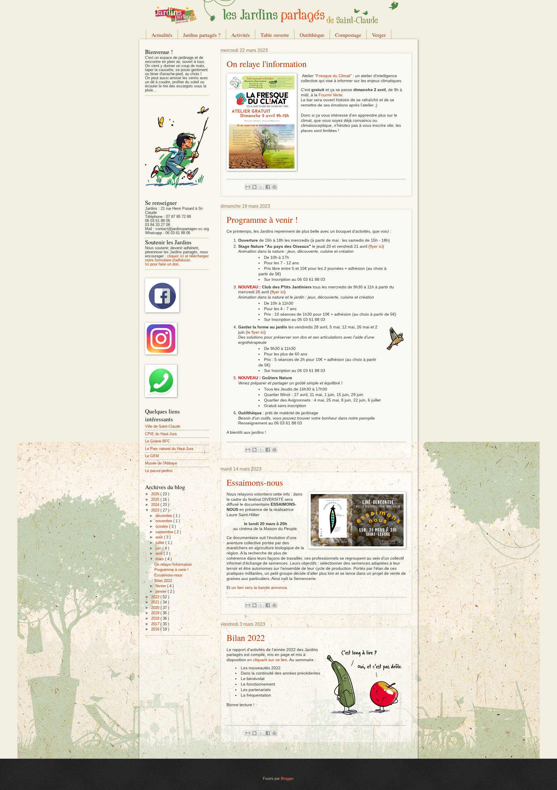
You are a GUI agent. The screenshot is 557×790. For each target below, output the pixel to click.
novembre (164, 521)
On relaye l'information (267, 63)
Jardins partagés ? (201, 34)
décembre (164, 516)
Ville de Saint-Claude (162, 426)
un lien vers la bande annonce (259, 587)
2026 (155, 494)
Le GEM (152, 456)
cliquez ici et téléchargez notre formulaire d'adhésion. (177, 258)
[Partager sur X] (261, 187)
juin (158, 548)
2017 (155, 624)
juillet (160, 542)
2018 (155, 618)
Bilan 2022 (246, 637)
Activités (240, 34)
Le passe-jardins (159, 471)
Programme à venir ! (262, 219)
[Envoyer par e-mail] (248, 187)
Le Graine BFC (157, 441)
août (159, 537)
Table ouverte (275, 34)
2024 (155, 504)
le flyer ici (255, 332)
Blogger (287, 778)
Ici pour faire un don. (162, 264)
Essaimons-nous (255, 482)
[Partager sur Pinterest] (274, 187)
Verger (379, 34)
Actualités (161, 34)
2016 (155, 629)
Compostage (348, 34)
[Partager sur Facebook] (268, 187)
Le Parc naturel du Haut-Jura (169, 448)
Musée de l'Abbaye (161, 463)
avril (159, 553)
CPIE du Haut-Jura (161, 434)
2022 (155, 597)
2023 (155, 510)
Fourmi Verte (330, 95)
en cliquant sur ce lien (267, 660)
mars (160, 559)
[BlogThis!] (254, 187)
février (161, 586)
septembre (164, 532)
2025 (155, 499)
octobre (162, 526)
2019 (155, 613)
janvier (161, 591)
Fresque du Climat (333, 76)
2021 (155, 602)
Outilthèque (312, 34)
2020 (155, 607)
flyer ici (376, 246)
